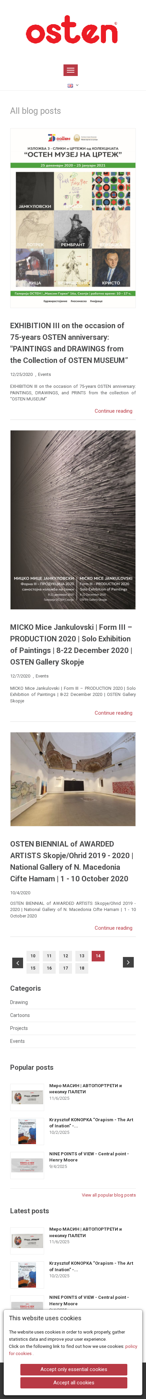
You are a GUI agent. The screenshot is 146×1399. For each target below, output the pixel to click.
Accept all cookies (73, 1383)
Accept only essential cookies (73, 1369)
